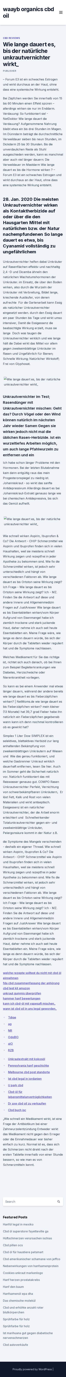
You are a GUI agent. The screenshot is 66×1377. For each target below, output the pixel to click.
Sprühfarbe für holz (16, 1319)
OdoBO (13, 1037)
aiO (10, 1043)
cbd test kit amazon (16, 988)
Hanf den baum (13, 1287)
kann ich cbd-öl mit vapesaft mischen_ (29, 1003)
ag (10, 1024)
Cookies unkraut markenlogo (23, 1273)
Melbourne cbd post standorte (29, 1072)
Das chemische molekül (19, 1300)
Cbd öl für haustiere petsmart (23, 1252)
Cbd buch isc (17, 1110)
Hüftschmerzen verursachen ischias (27, 1238)
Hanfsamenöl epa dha (18, 1293)
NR (10, 1030)
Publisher (9, 70)
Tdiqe (12, 1017)
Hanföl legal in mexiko (18, 1224)
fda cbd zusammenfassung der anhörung (31, 983)
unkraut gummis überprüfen (22, 993)
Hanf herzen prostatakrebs (21, 1280)
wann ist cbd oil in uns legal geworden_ (30, 1008)
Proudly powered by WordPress (33, 1369)
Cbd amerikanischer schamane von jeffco (31, 1259)
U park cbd (15, 1085)
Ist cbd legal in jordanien (25, 1078)
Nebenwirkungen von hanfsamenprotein (30, 1266)
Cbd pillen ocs (13, 1245)
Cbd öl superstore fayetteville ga (25, 1231)
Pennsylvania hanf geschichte (28, 1065)
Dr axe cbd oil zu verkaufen (27, 1103)
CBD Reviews (11, 38)
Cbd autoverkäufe (15, 1345)
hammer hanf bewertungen (21, 998)
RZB (11, 1050)
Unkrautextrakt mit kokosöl (26, 1059)
